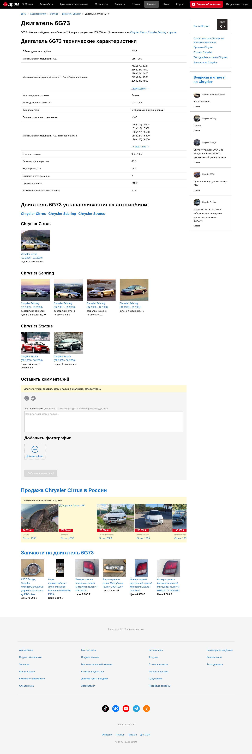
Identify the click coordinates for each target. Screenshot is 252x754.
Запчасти (120, 4)
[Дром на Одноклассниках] (146, 708)
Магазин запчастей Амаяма (96, 664)
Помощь (120, 734)
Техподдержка (215, 664)
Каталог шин (156, 650)
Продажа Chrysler (203, 47)
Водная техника (90, 657)
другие (172, 32)
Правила (132, 734)
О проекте (107, 734)
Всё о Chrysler (201, 26)
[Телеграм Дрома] (136, 708)
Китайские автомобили (32, 678)
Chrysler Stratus (91, 214)
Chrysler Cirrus (138, 32)
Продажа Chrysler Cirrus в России (64, 490)
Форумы (153, 657)
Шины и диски (27, 671)
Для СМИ (145, 734)
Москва (29, 4)
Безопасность (214, 657)
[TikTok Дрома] (105, 708)
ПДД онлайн (156, 678)
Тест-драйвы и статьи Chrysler (210, 57)
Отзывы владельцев (92, 671)
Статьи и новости (158, 664)
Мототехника (88, 650)
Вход (237, 4)
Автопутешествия (158, 671)
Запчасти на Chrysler (205, 62)
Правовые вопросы (159, 685)
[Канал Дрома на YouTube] (126, 708)
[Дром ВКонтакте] (115, 708)
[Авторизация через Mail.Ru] (33, 398)
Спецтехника (26, 685)
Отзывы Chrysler (203, 52)
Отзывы (136, 4)
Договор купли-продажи (94, 678)
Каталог (151, 4)
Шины (166, 4)
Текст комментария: (66, 409)
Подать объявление (30, 657)
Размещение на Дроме (220, 650)
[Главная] (11, 4)
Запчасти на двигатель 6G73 (57, 552)
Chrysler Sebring (157, 32)
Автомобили (46, 4)
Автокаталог (88, 685)
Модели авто (124, 724)
